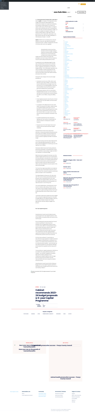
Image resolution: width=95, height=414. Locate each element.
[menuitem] (1, 1)
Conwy (66, 47)
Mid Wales (66, 81)
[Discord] (77, 409)
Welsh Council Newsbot (39, 305)
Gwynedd (66, 64)
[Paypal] (80, 411)
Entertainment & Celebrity (69, 53)
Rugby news (67, 101)
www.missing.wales (42, 394)
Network (66, 83)
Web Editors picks (67, 113)
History (66, 71)
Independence (67, 75)
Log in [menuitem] (3, 0)
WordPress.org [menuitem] (3, 2)
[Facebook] (46, 305)
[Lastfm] (80, 409)
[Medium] (84, 409)
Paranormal (66, 87)
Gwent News (67, 63)
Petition (66, 91)
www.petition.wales (42, 393)
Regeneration (67, 97)
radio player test (69, 31)
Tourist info (66, 105)
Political (66, 92)
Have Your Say (67, 67)
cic (66, 24)
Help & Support (67, 69)
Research (66, 100)
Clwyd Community (67, 45)
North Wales (67, 85)
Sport (65, 103)
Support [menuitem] (2, 7)
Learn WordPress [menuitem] (3, 5)
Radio (67, 26)
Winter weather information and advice (71, 172)
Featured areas (67, 59)
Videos (66, 108)
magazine (66, 80)
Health (66, 68)
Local (65, 79)
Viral (65, 109)
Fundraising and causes (68, 60)
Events (66, 55)
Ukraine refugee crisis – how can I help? (72, 160)
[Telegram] (82, 411)
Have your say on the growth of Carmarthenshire (71, 185)
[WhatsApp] (54, 305)
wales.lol (66, 112)
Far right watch (67, 56)
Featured (66, 57)
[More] (56, 305)
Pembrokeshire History (68, 89)
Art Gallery (66, 41)
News (66, 84)
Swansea (66, 104)
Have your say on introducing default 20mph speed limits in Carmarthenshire (72, 179)
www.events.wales (42, 396)
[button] (75, 12)
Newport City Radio (70, 28)
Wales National (67, 110)
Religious (66, 99)
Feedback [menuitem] (2, 8)
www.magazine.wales (14, 391)
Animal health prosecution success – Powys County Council (65, 378)
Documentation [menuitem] (3, 4)
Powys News (67, 93)
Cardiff (66, 43)
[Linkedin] (82, 409)
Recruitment (67, 96)
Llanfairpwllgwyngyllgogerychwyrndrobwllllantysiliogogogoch (74, 77)
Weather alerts (67, 167)
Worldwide (66, 114)
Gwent (66, 61)
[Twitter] (49, 305)
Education (66, 52)
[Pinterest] (51, 305)
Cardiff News (67, 44)
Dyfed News (67, 51)
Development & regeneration (69, 48)
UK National (66, 106)
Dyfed (37, 287)
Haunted (66, 65)
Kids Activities (67, 76)
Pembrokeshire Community (69, 88)
